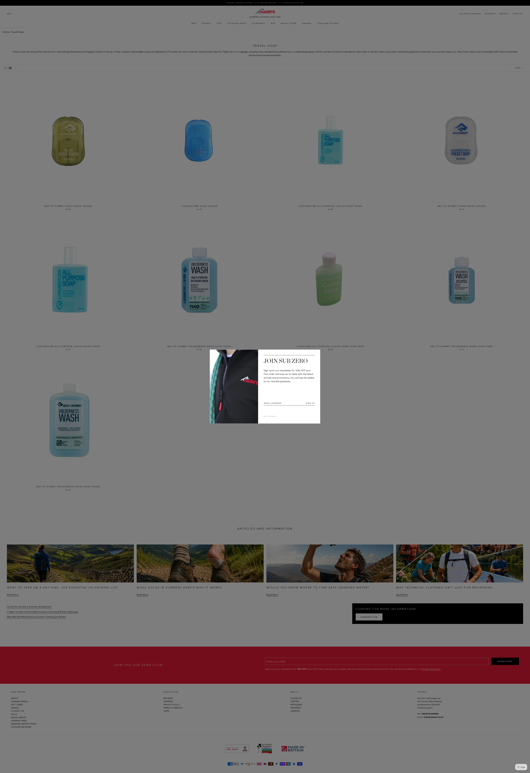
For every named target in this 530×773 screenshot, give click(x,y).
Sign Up (310, 403)
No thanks (270, 416)
